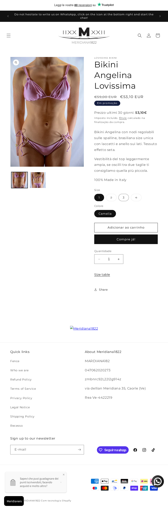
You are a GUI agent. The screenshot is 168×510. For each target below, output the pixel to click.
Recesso (16, 425)
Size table (102, 275)
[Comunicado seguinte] (160, 16)
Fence (14, 361)
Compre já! (126, 239)
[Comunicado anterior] (7, 16)
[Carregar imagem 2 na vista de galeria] (38, 180)
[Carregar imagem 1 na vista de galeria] (19, 180)
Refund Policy (21, 379)
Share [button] (103, 289)
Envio (123, 117)
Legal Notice (20, 407)
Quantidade (102, 251)
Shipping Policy (22, 416)
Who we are (19, 370)
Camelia (105, 213)
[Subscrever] (79, 449)
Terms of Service (23, 389)
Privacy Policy (21, 398)
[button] (8, 35)
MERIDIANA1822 (30, 500)
